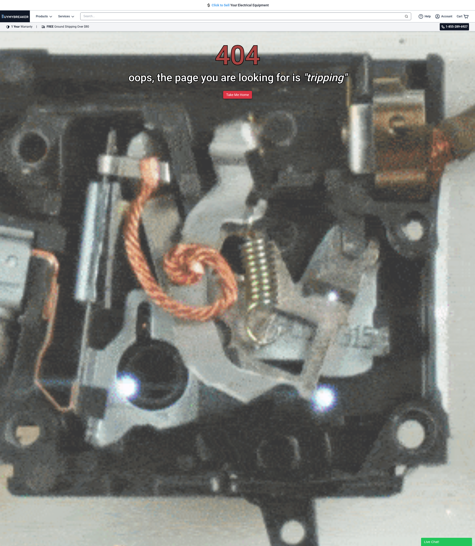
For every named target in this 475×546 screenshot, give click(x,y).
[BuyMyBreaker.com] (15, 16)
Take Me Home (237, 95)
